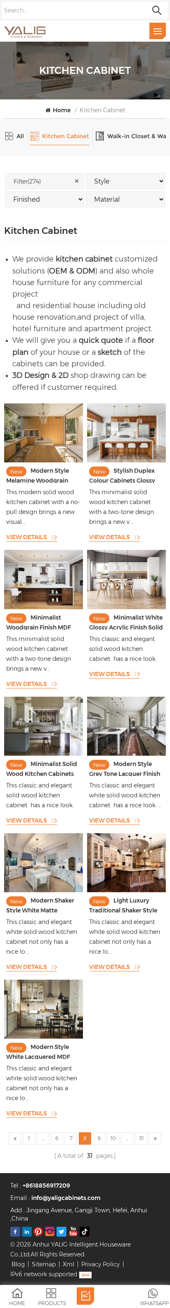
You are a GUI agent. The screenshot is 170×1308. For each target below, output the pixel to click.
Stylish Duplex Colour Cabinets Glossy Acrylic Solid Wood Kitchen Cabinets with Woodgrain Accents (122, 475)
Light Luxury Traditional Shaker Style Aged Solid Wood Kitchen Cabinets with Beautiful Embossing (126, 905)
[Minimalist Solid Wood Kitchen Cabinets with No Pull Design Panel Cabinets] (43, 753)
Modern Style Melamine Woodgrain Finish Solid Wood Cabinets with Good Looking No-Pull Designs (41, 475)
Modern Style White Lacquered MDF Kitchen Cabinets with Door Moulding (38, 1051)
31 (141, 1138)
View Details (26, 537)
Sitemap (44, 1264)
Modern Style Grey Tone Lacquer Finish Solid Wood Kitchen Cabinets (124, 768)
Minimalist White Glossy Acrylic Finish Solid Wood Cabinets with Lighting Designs (126, 622)
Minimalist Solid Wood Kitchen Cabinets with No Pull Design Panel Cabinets (42, 768)
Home (62, 110)
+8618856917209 (46, 1185)
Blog (18, 1264)
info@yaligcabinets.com (66, 1198)
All (20, 136)
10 (113, 1138)
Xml (68, 1264)
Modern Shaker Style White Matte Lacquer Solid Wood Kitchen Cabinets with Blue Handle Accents (40, 905)
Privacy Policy (100, 1264)
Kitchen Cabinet (102, 110)
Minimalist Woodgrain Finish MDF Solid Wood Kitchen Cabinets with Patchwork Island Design (42, 622)
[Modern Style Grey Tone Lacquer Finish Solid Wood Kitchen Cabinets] (126, 753)
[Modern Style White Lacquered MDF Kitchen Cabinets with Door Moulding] (43, 1036)
